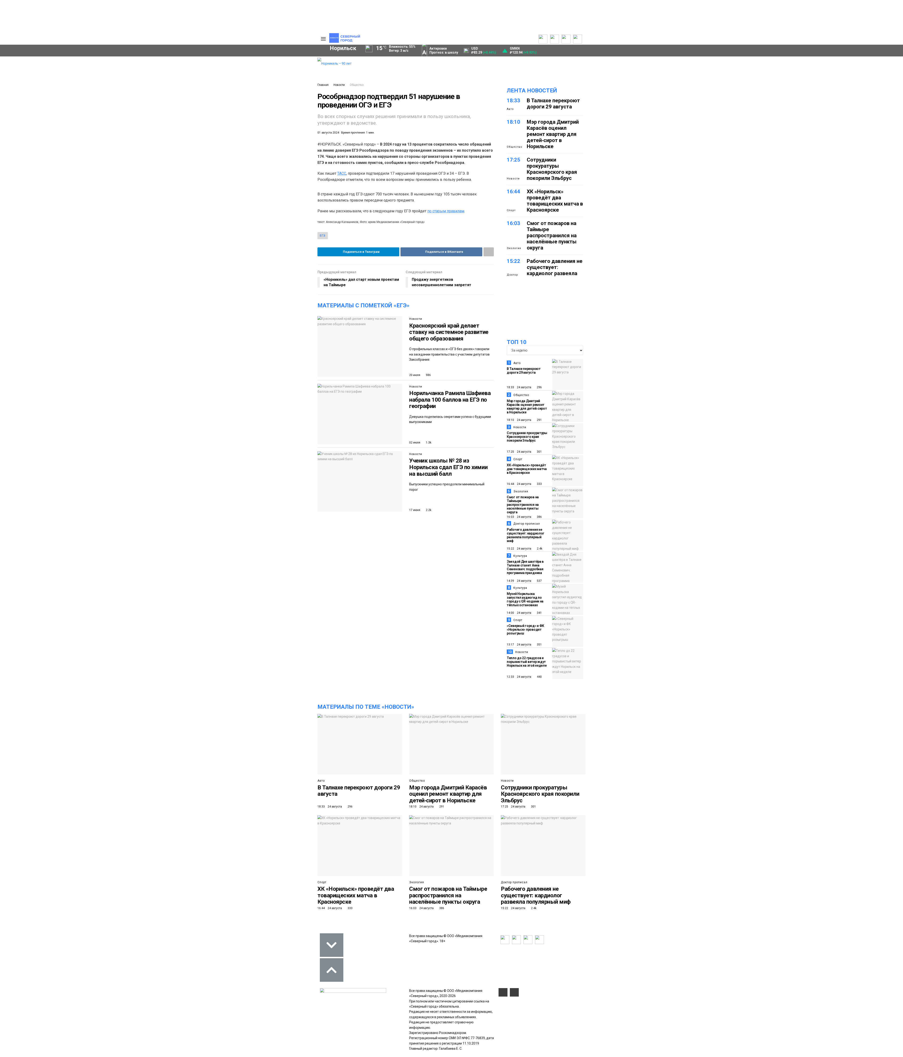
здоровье (142, 151)
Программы (177, 76)
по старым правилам (445, 211)
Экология (514, 248)
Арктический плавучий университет (197, 83)
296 (539, 387)
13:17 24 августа (519, 644)
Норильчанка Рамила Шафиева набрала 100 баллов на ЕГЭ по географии (450, 399)
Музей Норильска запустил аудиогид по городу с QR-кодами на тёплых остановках (525, 599)
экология (208, 143)
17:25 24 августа (519, 451)
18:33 (513, 100)
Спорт (134, 81)
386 (539, 517)
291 (539, 420)
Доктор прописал (526, 523)
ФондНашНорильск (146, 159)
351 (539, 644)
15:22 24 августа (519, 548)
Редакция (291, 60)
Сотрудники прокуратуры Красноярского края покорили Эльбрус (552, 169)
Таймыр (294, 127)
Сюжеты (174, 71)
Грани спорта (179, 89)
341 (539, 612)
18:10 (513, 122)
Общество (137, 71)
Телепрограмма (180, 60)
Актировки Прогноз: (443, 50)
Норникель (144, 127)
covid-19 (263, 127)
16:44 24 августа (519, 484)
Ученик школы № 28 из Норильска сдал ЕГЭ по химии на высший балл (448, 467)
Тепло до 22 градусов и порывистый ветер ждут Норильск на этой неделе (527, 661)
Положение (254, 75)
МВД (235, 143)
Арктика (261, 143)
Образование (295, 143)
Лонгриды (137, 86)
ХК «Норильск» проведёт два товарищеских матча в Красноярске (555, 201)
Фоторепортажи (141, 91)
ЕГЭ (322, 235)
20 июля (414, 375)
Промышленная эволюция (189, 109)
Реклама (290, 65)
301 (539, 451)
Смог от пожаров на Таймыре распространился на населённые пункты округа (552, 235)
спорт (180, 143)
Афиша (172, 151)
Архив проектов (218, 76)
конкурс (141, 135)
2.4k (539, 548)
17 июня (414, 510)
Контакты (291, 71)
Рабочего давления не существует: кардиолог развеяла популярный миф (554, 270)
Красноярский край (221, 127)
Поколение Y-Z (180, 104)
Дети (197, 151)
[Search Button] (306, 173)
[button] (144, 96)
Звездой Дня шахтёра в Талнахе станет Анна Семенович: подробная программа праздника (525, 567)
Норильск (179, 127)
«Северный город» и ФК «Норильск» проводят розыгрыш (525, 629)
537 (539, 580)
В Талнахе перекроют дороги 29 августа (553, 104)
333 (539, 484)
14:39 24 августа (519, 580)
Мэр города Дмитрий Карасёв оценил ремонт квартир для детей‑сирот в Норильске (553, 134)
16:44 (513, 191)
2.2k (428, 510)
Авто (510, 109)
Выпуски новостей (182, 65)
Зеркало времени (182, 99)
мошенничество (258, 151)
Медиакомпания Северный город (227, 135)
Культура (136, 76)
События (252, 70)
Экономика (138, 65)
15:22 (513, 261)
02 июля (414, 442)
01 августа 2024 (328, 132)
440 (539, 676)
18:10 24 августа (519, 420)
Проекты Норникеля (222, 60)
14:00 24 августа (519, 612)
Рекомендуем (256, 65)
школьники (173, 135)
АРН (275, 135)
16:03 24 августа (519, 517)
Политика (136, 60)
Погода (289, 91)
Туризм (223, 151)
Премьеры (253, 59)
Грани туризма (180, 94)
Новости (339, 85)
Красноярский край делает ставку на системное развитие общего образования (448, 332)
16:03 (513, 223)
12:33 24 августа (519, 676)
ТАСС (341, 173)
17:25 (513, 160)
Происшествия (146, 143)
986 (428, 375)
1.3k (428, 442)
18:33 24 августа (519, 387)
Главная (323, 85)
